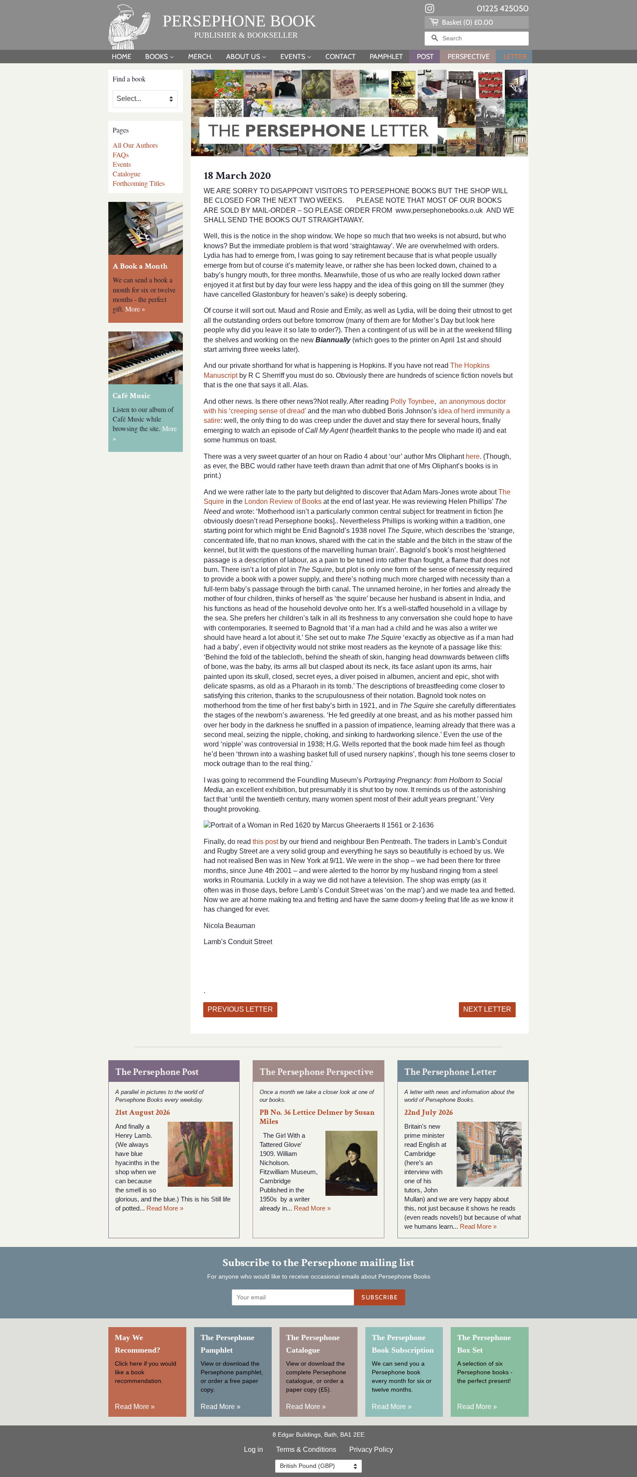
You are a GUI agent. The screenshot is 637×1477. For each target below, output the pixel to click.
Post (425, 56)
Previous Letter (240, 1009)
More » (135, 308)
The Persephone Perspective (317, 1072)
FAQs (121, 154)
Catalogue (126, 173)
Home (121, 56)
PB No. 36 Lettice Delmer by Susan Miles (317, 1116)
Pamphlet (386, 56)
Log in (253, 1449)
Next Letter (487, 1009)
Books (157, 56)
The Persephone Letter (450, 1072)
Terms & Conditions (306, 1449)
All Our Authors (135, 144)
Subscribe (379, 1297)
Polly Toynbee (412, 401)
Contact (340, 56)
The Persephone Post (157, 1072)
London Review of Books (282, 501)
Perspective (469, 56)
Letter (515, 56)
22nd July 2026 (428, 1112)
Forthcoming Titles (139, 183)
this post (265, 841)
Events (293, 56)
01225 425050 (503, 8)
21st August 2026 (142, 1112)
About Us (244, 56)
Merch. (200, 56)
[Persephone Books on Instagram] (429, 10)
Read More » (164, 1208)
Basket (466, 22)
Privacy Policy (371, 1449)
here (473, 456)
